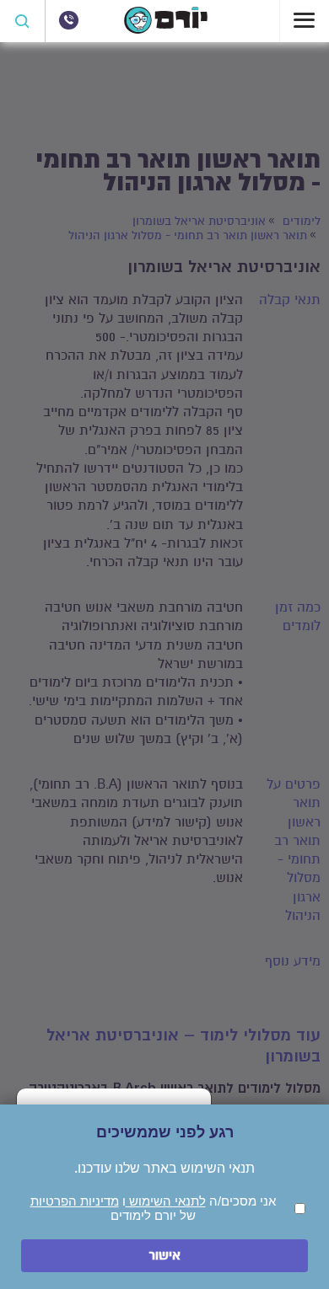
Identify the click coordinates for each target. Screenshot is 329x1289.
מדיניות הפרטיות (74, 1201)
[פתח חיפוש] (23, 21)
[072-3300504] (68, 20)
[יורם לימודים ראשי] (166, 29)
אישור (164, 1256)
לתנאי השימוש (166, 1201)
